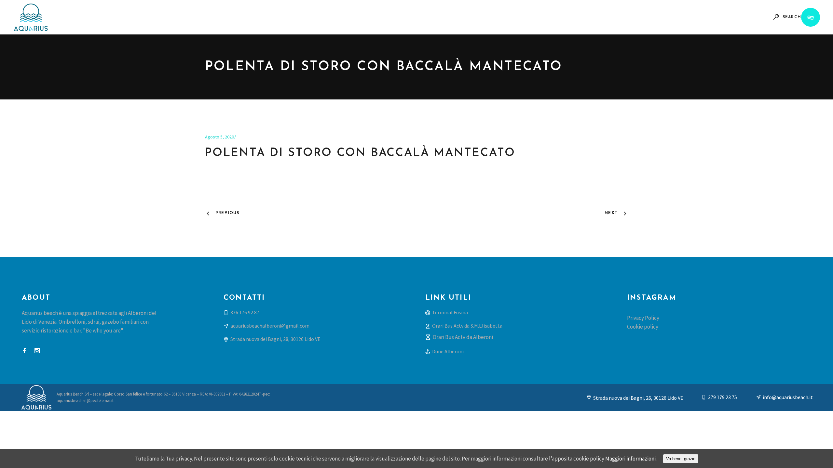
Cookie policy (642, 326)
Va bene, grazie (680, 458)
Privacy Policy (643, 317)
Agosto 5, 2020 (219, 137)
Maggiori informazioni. (631, 458)
